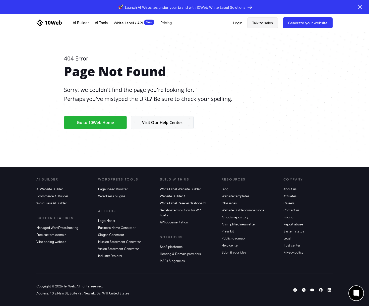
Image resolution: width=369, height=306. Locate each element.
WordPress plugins (111, 196)
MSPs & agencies (172, 261)
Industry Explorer (110, 256)
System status (293, 231)
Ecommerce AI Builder (52, 196)
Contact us (291, 210)
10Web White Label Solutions (221, 7)
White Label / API (128, 23)
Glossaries (229, 203)
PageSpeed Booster (113, 189)
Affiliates (289, 196)
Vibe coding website (51, 242)
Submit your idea (234, 252)
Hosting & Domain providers (180, 254)
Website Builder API (174, 196)
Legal (287, 238)
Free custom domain (51, 235)
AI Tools (101, 22)
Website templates (235, 196)
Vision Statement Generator (118, 249)
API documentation (174, 222)
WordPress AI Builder (51, 203)
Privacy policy (293, 252)
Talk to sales (262, 23)
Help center (230, 245)
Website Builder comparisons (243, 210)
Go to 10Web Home (95, 122)
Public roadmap (233, 238)
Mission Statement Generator (119, 242)
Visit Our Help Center (162, 122)
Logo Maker (106, 221)
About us (289, 189)
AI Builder (81, 22)
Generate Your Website (308, 23)
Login (237, 23)
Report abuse (293, 224)
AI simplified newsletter (239, 224)
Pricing (166, 22)
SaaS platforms (171, 247)
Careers (288, 203)
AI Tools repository (235, 217)
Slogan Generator (111, 235)
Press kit (228, 231)
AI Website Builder (49, 189)
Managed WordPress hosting (57, 228)
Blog (225, 189)
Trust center (291, 245)
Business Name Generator (117, 228)
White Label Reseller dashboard (183, 203)
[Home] (49, 22)
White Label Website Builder (180, 189)
